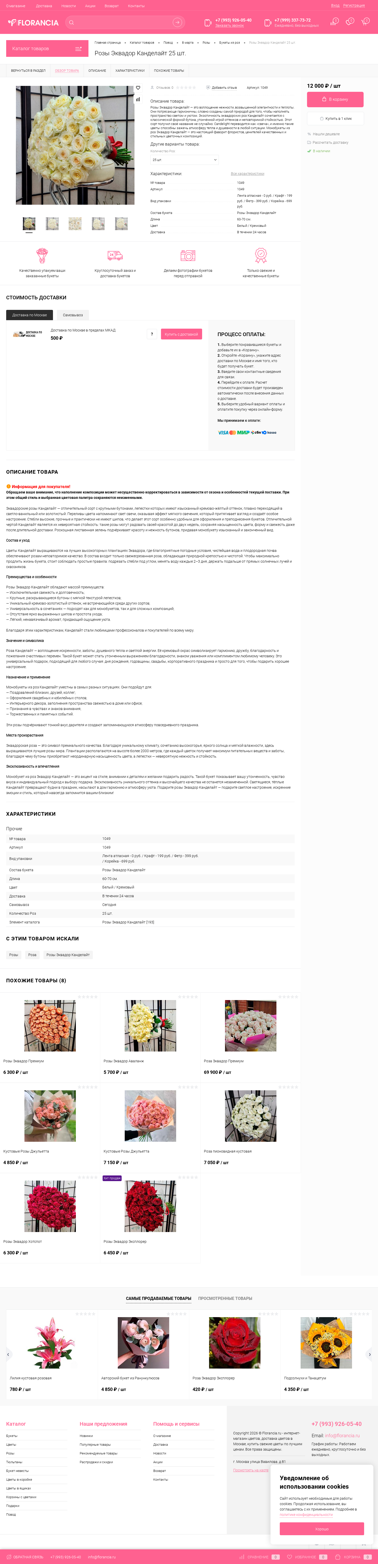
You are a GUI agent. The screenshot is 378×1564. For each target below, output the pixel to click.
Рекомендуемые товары (99, 1453)
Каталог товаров (30, 48)
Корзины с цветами (21, 1497)
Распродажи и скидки (96, 1462)
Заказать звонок (229, 25)
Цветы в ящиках (18, 1488)
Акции (90, 6)
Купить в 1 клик (339, 118)
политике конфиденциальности (306, 1515)
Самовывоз (73, 315)
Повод (11, 1514)
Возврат (112, 6)
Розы (13, 955)
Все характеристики (247, 174)
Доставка (44, 6)
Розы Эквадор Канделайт (68, 955)
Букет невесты (17, 1471)
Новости (68, 6)
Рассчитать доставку (330, 142)
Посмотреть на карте (250, 1470)
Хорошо (322, 1529)
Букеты (11, 1436)
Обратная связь (28, 1557)
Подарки (12, 1506)
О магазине (15, 6)
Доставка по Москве (29, 315)
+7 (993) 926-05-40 (65, 1557)
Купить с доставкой (181, 334)
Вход (335, 5)
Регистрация (354, 5)
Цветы (11, 1444)
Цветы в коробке (19, 1479)
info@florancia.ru (342, 1435)
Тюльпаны (14, 1462)
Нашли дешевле (326, 134)
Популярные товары (95, 1444)
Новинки (86, 1436)
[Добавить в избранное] (138, 88)
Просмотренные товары (225, 1298)
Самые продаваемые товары (158, 1298)
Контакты (136, 6)
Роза (32, 955)
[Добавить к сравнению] (138, 99)
